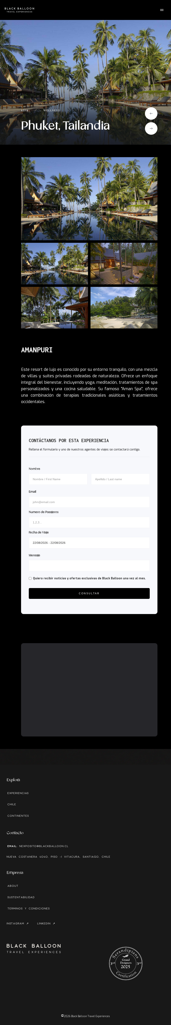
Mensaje (34, 555)
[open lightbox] (89, 198)
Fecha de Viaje (39, 532)
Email (32, 491)
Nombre (34, 468)
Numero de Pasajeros (44, 512)
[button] (151, 113)
